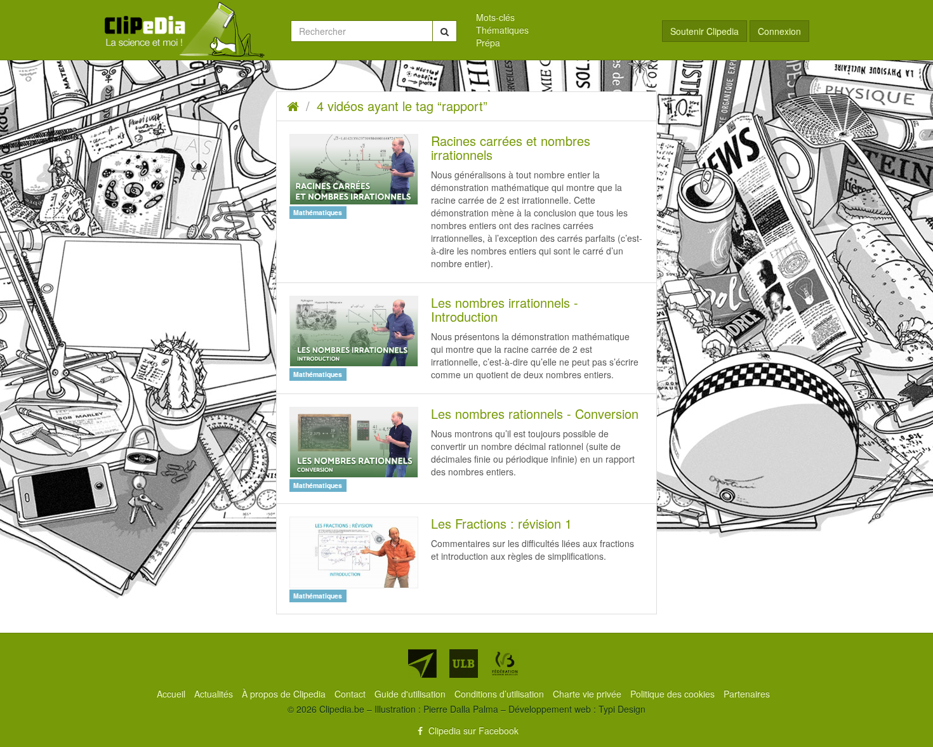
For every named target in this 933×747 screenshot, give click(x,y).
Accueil (172, 693)
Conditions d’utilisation (500, 693)
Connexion (779, 31)
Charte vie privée (588, 693)
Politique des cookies (673, 693)
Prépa (488, 42)
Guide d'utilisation (411, 693)
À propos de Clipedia (285, 693)
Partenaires (747, 693)
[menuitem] (559, 17)
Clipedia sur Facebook (472, 730)
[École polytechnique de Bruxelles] (422, 663)
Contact (351, 693)
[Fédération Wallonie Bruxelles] (504, 663)
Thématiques (502, 29)
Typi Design (622, 709)
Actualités (214, 693)
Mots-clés (495, 17)
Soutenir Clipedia (704, 31)
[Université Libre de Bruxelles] (463, 663)
